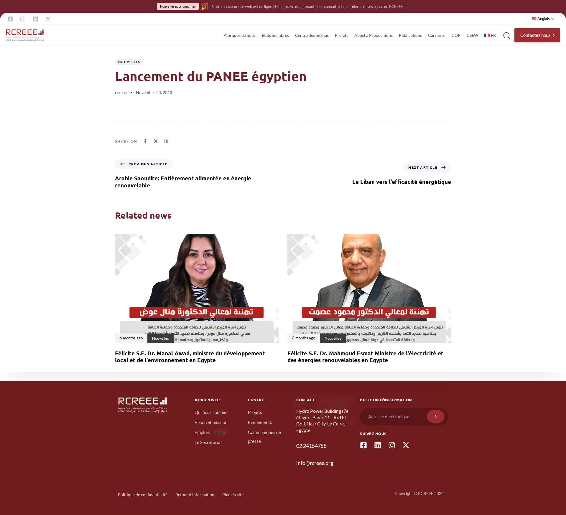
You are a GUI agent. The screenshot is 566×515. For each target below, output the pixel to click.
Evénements (260, 422)
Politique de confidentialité (142, 494)
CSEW (472, 35)
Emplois (210, 432)
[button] (543, 19)
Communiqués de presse (264, 437)
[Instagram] (23, 19)
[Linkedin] (35, 19)
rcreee (121, 92)
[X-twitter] (48, 19)
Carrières (436, 35)
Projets (341, 35)
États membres (275, 35)
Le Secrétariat (208, 442)
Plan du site (232, 494)
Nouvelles (129, 62)
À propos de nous (240, 35)
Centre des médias (312, 35)
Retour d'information (194, 494)
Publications (410, 35)
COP (456, 35)
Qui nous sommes (211, 412)
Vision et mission (211, 422)
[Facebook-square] (10, 19)
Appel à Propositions (373, 35)
